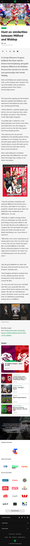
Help (10, 537)
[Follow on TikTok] (19, 517)
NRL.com (3, 43)
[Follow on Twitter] (24, 517)
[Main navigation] (2, 2)
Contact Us (14, 537)
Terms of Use (11, 534)
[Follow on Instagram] (27, 517)
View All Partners (15, 510)
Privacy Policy (18, 534)
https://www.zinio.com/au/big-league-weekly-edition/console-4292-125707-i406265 (13, 333)
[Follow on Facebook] (22, 517)
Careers (6, 537)
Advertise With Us (21, 537)
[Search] (28, 2)
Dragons (4, 28)
